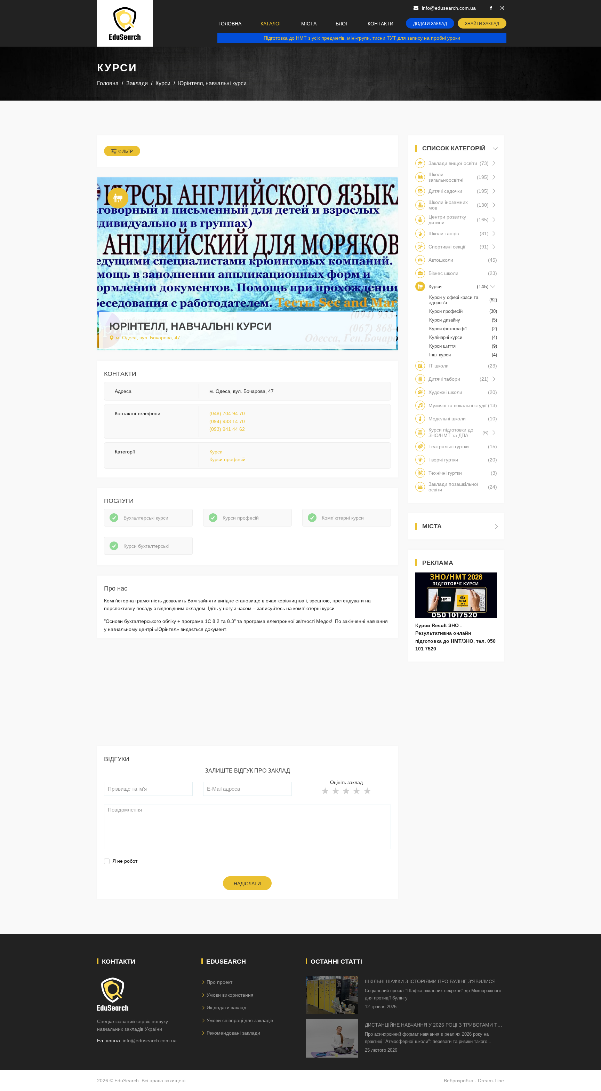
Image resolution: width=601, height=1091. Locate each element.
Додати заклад (430, 23)
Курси (216, 451)
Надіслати (247, 883)
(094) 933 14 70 (227, 421)
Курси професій (227, 459)
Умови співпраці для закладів (240, 1020)
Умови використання (230, 995)
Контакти (380, 23)
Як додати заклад (226, 1007)
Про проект (219, 982)
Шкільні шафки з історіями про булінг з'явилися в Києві (432, 982)
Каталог (271, 23)
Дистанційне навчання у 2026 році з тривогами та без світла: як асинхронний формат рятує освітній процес (432, 1025)
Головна (229, 23)
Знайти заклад (482, 23)
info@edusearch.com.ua (150, 1040)
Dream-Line (491, 1080)
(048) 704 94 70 (227, 413)
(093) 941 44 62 (227, 429)
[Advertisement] (247, 697)
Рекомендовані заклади (233, 1033)
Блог (342, 23)
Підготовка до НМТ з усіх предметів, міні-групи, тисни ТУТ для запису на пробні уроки (362, 38)
